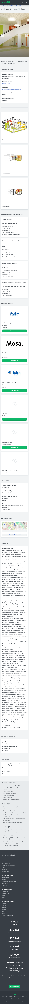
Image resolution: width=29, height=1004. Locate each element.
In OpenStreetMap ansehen (14, 534)
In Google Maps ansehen (14, 531)
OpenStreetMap (23, 529)
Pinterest (4, 907)
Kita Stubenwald (8, 836)
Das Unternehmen (6, 863)
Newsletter (4, 879)
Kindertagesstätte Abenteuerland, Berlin (14, 813)
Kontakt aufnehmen (14, 330)
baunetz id (4, 897)
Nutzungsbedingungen (8, 1000)
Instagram (4, 905)
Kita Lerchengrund (8, 834)
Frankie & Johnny (8, 789)
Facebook (4, 903)
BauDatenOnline (5, 893)
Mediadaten (4, 869)
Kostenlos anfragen (14, 986)
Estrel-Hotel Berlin (8, 795)
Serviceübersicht (5, 877)
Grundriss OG (6, 206)
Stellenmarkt (5, 885)
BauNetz (3, 895)
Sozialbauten (6, 83)
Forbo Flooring (6, 323)
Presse (3, 867)
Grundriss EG (6, 173)
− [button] (4, 527)
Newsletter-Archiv (6, 871)
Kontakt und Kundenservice (8, 865)
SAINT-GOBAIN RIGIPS (9, 382)
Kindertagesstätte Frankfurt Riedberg (13, 830)
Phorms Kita (6, 816)
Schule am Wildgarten (9, 793)
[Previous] (2, 35)
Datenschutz (17, 1000)
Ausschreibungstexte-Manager (9, 881)
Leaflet (17, 529)
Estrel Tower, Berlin (8, 791)
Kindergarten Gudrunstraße (11, 815)
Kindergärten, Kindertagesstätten (11, 89)
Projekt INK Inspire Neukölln (11, 799)
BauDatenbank (5, 891)
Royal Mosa (5, 353)
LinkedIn (4, 909)
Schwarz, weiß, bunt (9, 811)
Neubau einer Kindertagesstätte (12, 832)
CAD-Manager (5, 883)
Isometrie (5, 140)
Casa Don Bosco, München (10, 845)
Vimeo (3, 911)
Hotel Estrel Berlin (8, 797)
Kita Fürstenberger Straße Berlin (12, 822)
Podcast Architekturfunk (7, 915)
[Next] (26, 35)
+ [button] (4, 524)
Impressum (23, 1000)
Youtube (3, 913)
